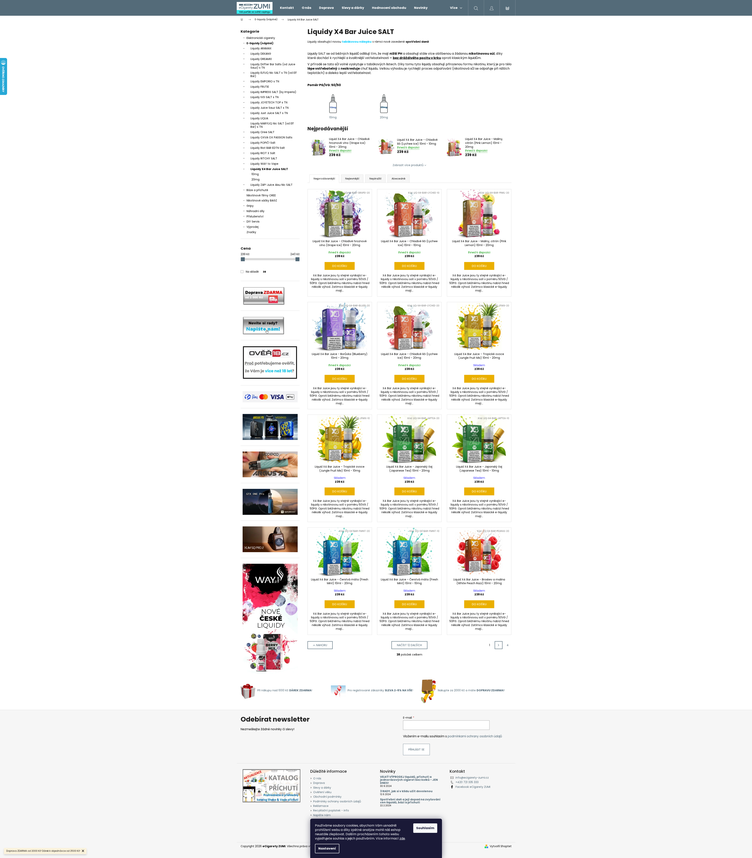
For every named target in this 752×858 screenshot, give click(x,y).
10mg (255, 174)
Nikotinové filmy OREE (261, 195)
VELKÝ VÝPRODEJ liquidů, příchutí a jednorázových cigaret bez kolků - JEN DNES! (409, 779)
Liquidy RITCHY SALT (263, 158)
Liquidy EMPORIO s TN (264, 81)
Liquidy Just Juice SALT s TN (269, 113)
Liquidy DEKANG (260, 54)
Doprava (319, 783)
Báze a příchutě (257, 190)
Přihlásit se (416, 749)
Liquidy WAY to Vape (264, 164)
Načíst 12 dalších (409, 645)
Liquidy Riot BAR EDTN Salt (267, 148)
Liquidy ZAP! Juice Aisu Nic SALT (271, 185)
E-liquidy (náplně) (260, 43)
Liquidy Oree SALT (262, 132)
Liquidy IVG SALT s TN (264, 97)
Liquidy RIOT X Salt (262, 153)
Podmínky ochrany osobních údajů (337, 801)
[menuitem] (287, 8)
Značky (251, 232)
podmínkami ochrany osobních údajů (475, 736)
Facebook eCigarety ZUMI (473, 787)
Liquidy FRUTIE (259, 87)
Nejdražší (375, 178)
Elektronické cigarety (261, 38)
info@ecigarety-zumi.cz (472, 778)
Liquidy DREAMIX (261, 59)
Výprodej (253, 227)
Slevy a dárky (322, 788)
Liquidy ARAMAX (261, 48)
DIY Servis (253, 221)
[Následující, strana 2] (499, 645)
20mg (255, 179)
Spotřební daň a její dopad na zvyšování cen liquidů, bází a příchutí (410, 801)
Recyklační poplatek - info (331, 810)
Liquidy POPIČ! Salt (262, 143)
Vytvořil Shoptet (501, 846)
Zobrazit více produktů (408, 165)
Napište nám (322, 815)
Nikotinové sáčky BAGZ (262, 200)
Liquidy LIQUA (259, 118)
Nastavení (327, 848)
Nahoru (321, 645)
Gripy (250, 206)
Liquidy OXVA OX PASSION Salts (271, 137)
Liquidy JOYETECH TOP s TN (268, 102)
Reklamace (321, 806)
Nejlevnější (352, 178)
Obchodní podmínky (327, 797)
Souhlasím (425, 828)
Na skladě (256, 272)
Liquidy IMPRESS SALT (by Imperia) (273, 92)
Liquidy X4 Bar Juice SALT (269, 169)
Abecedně (398, 178)
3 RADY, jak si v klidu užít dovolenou (406, 791)
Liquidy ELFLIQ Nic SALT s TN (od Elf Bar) (273, 74)
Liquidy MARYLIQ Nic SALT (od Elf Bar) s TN (272, 125)
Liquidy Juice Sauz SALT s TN (269, 108)
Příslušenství (255, 216)
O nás (317, 778)
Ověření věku (322, 792)
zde (402, 838)
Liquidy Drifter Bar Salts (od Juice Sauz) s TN (272, 66)
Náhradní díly (255, 211)
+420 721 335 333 (467, 782)
